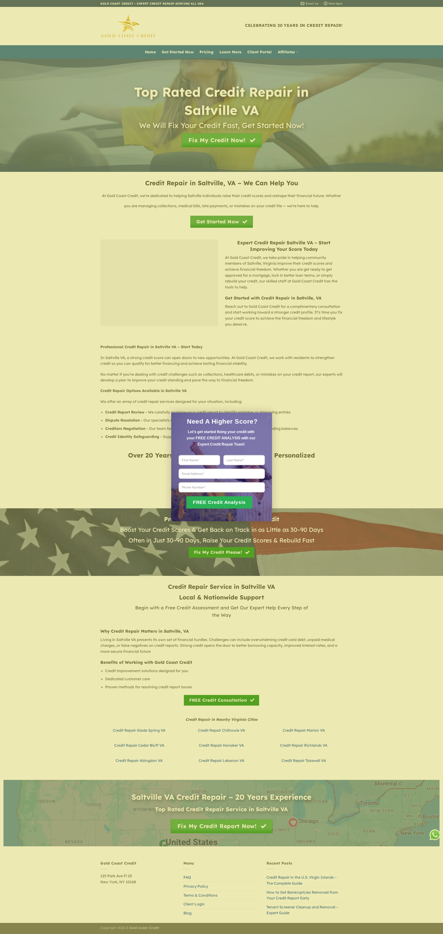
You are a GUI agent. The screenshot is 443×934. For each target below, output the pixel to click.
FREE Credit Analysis (219, 502)
